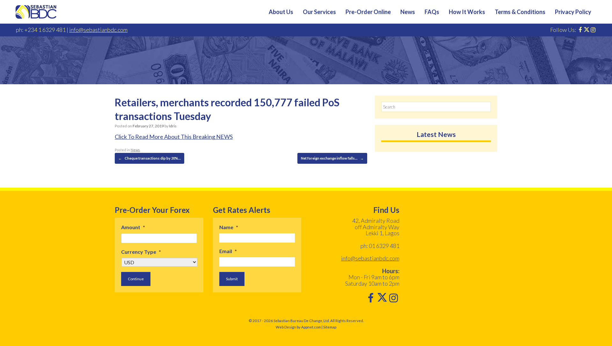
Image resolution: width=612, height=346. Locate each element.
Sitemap (329, 327)
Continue (136, 278)
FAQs (432, 11)
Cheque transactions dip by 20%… (149, 158)
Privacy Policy (573, 11)
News (407, 11)
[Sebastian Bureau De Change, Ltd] (36, 11)
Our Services (319, 11)
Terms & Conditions (520, 11)
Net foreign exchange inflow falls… (332, 158)
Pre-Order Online (368, 11)
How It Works (467, 11)
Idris (173, 126)
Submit (232, 278)
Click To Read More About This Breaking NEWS (174, 136)
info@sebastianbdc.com (98, 29)
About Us (281, 11)
